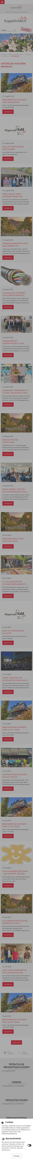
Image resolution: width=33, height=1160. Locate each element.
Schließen (16, 1156)
